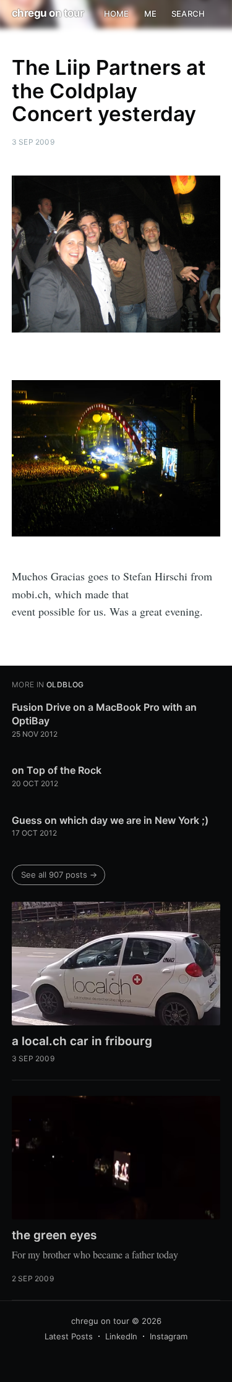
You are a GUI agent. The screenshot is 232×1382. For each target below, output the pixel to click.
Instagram (168, 1336)
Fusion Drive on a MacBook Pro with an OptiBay (104, 714)
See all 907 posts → (59, 875)
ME (150, 14)
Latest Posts (69, 1336)
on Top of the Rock (56, 770)
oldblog (65, 684)
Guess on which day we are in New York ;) (110, 820)
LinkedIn (121, 1336)
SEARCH (188, 14)
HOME (116, 14)
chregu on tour (48, 13)
